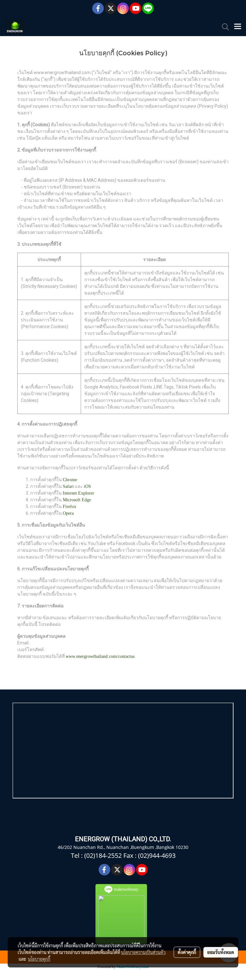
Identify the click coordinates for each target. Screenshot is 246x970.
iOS (87, 486)
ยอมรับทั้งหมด (220, 952)
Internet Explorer (78, 493)
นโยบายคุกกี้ (39, 959)
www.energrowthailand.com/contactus (100, 656)
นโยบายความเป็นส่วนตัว (143, 952)
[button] (223, 26)
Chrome (70, 479)
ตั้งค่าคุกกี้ (187, 952)
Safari (68, 486)
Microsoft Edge (77, 499)
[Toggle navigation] (238, 27)
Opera (68, 513)
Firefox (69, 506)
